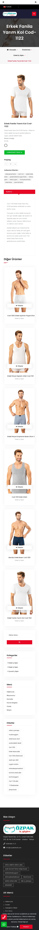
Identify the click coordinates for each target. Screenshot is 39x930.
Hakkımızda (10, 692)
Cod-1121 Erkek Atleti (19, 497)
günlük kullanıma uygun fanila (18, 177)
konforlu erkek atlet (15, 772)
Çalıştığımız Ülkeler (11, 908)
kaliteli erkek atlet (11, 881)
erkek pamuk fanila (10, 174)
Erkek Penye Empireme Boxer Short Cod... (22, 436)
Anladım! (26, 927)
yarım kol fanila (18, 182)
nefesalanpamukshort (16, 768)
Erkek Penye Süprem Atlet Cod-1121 (20, 376)
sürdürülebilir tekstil (15, 743)
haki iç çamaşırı (26, 881)
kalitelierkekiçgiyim (11, 873)
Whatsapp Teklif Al (15, 152)
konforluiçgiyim (14, 777)
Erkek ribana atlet (14, 751)
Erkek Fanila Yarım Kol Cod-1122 (19, 618)
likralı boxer (27, 877)
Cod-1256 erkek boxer (16, 756)
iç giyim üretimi (13, 764)
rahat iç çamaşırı (14, 730)
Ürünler (9, 706)
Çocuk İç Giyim (13, 671)
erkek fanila (8, 182)
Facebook (6, 164)
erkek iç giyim (14, 179)
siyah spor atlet (13, 760)
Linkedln (15, 164)
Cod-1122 (21, 174)
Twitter (10, 164)
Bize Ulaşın (8, 911)
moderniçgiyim (13, 734)
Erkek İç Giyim (13, 663)
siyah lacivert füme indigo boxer (16, 869)
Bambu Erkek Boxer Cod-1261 (19, 557)
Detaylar (20, 305)
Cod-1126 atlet (13, 781)
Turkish (8, 7)
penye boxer (13, 789)
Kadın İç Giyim (13, 667)
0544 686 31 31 (11, 844)
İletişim (9, 710)
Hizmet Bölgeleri (12, 703)
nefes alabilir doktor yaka (13, 865)
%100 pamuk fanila (25, 179)
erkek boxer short (14, 739)
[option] (19, 95)
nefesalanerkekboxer (12, 877)
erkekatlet (8, 885)
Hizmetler (10, 699)
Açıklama (9, 192)
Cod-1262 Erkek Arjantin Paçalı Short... (21, 316)
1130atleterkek (13, 785)
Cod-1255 (12, 747)
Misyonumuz (11, 695)
